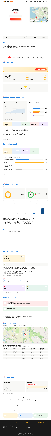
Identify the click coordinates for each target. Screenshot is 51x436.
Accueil (27, 1)
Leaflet (42, 21)
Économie (18, 57)
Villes (40, 1)
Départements (36, 1)
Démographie (13, 57)
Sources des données (19, 423)
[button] (25, 334)
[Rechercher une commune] (46, 1)
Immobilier (32, 57)
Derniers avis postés (28, 427)
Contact (32, 434)
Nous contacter (18, 427)
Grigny (37, 423)
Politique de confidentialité (26, 434)
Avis (9, 57)
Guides (43, 1)
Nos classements (28, 423)
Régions (31, 1)
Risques (41, 57)
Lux (43, 423)
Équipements (28, 57)
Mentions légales (20, 434)
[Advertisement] (25, 28)
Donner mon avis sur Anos (16, 19)
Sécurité (37, 57)
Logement (22, 57)
